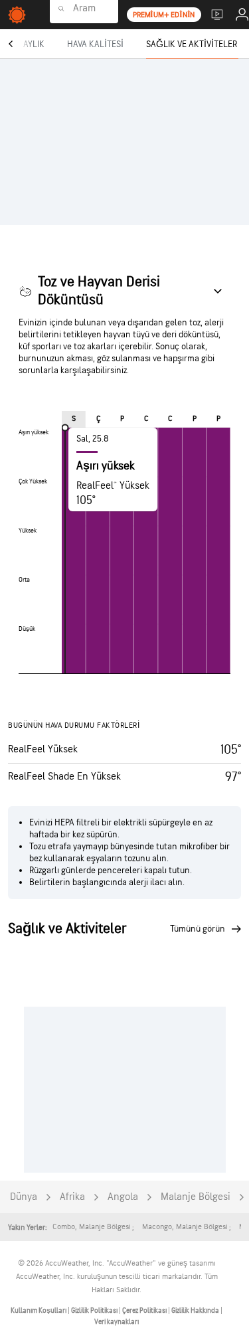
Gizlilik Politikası (95, 1310)
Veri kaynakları (116, 1321)
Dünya (23, 1197)
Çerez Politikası (145, 1310)
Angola (123, 1197)
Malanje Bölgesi (195, 1197)
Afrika (72, 1197)
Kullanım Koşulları (39, 1310)
